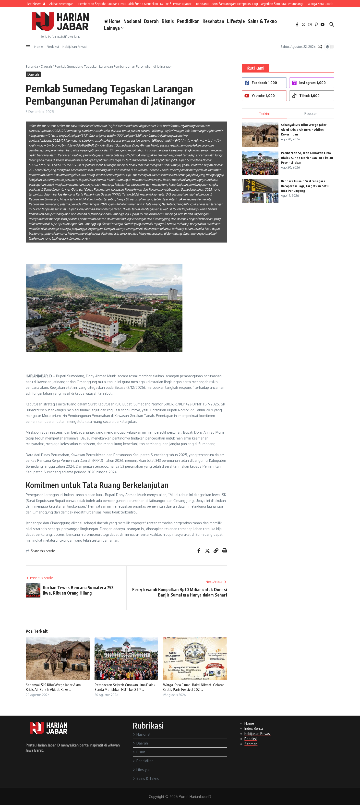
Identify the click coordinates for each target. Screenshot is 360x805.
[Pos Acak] (320, 47)
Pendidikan (188, 21)
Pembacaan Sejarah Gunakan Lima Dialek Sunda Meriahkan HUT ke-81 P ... (125, 687)
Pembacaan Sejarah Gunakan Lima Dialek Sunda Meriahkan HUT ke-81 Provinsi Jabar (307, 157)
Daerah (151, 21)
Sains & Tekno (262, 21)
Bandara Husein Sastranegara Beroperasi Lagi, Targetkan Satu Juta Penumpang (305, 186)
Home (38, 47)
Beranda (32, 66)
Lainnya (112, 28)
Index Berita (253, 728)
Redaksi (53, 47)
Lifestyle (236, 21)
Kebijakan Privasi (74, 47)
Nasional (132, 21)
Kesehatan (213, 21)
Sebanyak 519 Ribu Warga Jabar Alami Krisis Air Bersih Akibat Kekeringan (304, 129)
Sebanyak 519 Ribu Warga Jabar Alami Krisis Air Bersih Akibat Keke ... (53, 687)
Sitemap (250, 744)
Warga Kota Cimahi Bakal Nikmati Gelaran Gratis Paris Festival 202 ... (194, 687)
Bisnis (168, 21)
